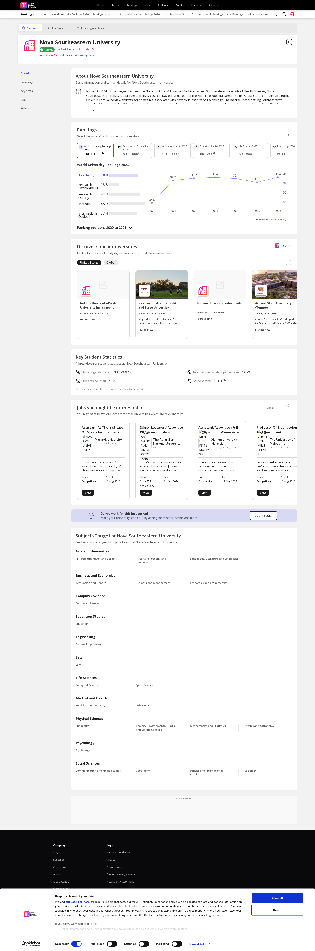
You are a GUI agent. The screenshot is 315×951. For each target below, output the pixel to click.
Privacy (111, 859)
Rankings (132, 5)
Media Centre (61, 881)
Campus (196, 5)
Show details (197, 943)
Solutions (213, 5)
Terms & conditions (118, 852)
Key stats (26, 91)
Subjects (26, 108)
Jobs (147, 5)
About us (58, 874)
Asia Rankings (235, 14)
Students (163, 5)
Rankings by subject (104, 14)
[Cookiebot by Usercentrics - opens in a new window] (31, 944)
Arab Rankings (214, 14)
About (24, 73)
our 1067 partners (78, 901)
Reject (277, 910)
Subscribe (59, 859)
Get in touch (263, 516)
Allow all (277, 898)
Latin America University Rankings (266, 14)
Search (284, 14)
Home (100, 5)
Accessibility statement (120, 881)
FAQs (56, 852)
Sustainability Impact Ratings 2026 (139, 14)
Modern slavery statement (122, 874)
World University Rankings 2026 (70, 14)
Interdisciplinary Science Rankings (183, 14)
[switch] (112, 944)
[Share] (289, 42)
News (115, 5)
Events (179, 5)
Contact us (59, 867)
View (88, 492)
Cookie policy (114, 867)
